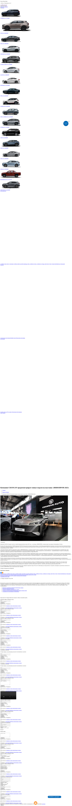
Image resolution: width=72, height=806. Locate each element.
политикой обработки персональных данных (13, 607)
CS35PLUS (38, 573)
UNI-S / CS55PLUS (43, 573)
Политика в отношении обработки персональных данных (13, 587)
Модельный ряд (3, 573)
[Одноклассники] (2, 572)
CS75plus (48, 573)
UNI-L (34, 573)
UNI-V (14, 573)
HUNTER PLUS (63, 573)
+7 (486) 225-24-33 (3, 4)
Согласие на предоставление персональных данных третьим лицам (15, 590)
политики (43, 803)
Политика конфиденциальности (8, 588)
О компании (2, 576)
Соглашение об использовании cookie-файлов (11, 591)
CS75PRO (8, 573)
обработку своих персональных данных (13, 605)
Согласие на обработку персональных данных (11, 589)
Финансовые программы (24, 574)
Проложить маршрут (4, 6)
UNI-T (54, 573)
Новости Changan (6, 492)
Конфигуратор (16, 574)
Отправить (2, 602)
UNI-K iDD (69, 573)
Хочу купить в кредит (6, 756)
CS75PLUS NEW (18, 573)
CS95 (51, 573)
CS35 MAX (24, 573)
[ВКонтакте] (1, 572)
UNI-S (11, 573)
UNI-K (59, 573)
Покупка (2, 574)
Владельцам (2, 575)
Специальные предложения (9, 574)
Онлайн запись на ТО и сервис (10, 575)
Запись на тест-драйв (32, 574)
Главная (4, 490)
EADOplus (31, 573)
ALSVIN (27, 573)
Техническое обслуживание (21, 575)
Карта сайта (7, 576)
